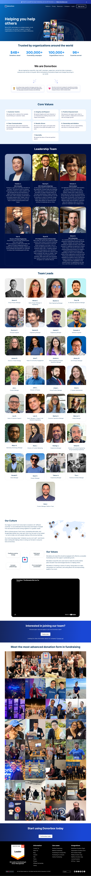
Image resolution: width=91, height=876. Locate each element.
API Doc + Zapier (75, 861)
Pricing (53, 6)
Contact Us (36, 848)
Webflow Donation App (77, 857)
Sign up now (81, 6)
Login (72, 6)
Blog (34, 852)
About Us (35, 850)
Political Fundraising (57, 848)
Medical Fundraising (57, 850)
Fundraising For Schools (58, 854)
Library (35, 865)
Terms (34, 859)
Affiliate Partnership (38, 863)
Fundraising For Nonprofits (59, 852)
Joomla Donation (75, 859)
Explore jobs (45, 634)
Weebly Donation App (76, 854)
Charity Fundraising (57, 857)
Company (66, 6)
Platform (48, 6)
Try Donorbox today (45, 836)
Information (37, 845)
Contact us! (60, 638)
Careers (35, 854)
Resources (59, 6)
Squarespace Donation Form (78, 850)
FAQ (34, 857)
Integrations (75, 845)
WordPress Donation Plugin (78, 848)
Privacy (35, 861)
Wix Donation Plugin (76, 852)
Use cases (55, 845)
